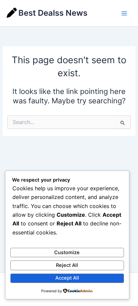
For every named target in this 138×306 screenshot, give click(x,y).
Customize (67, 252)
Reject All (67, 265)
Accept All (67, 278)
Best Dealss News (52, 13)
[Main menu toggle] (124, 13)
